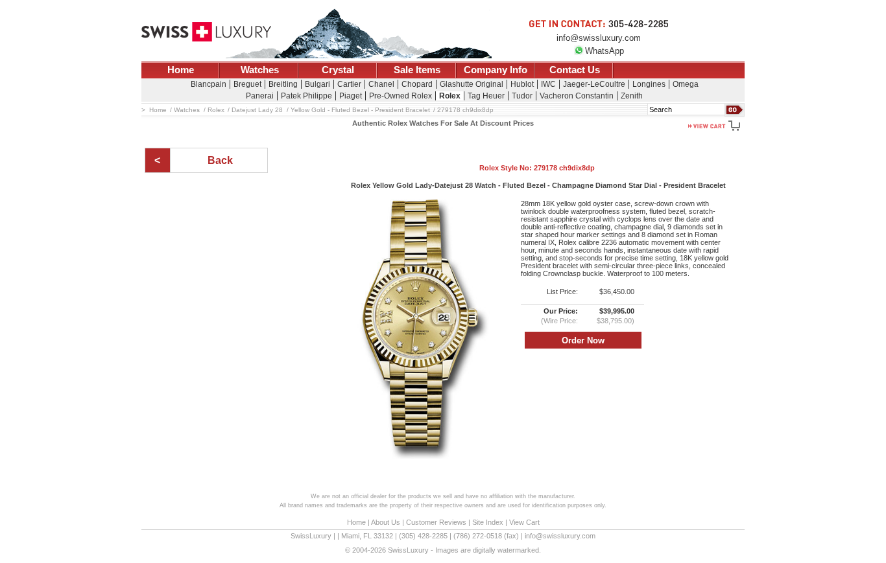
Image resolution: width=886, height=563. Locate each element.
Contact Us (574, 70)
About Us (385, 522)
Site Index (487, 522)
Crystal (338, 70)
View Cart (524, 522)
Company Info (495, 70)
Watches (260, 70)
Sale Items (417, 70)
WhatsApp (604, 51)
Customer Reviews (436, 522)
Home (180, 70)
